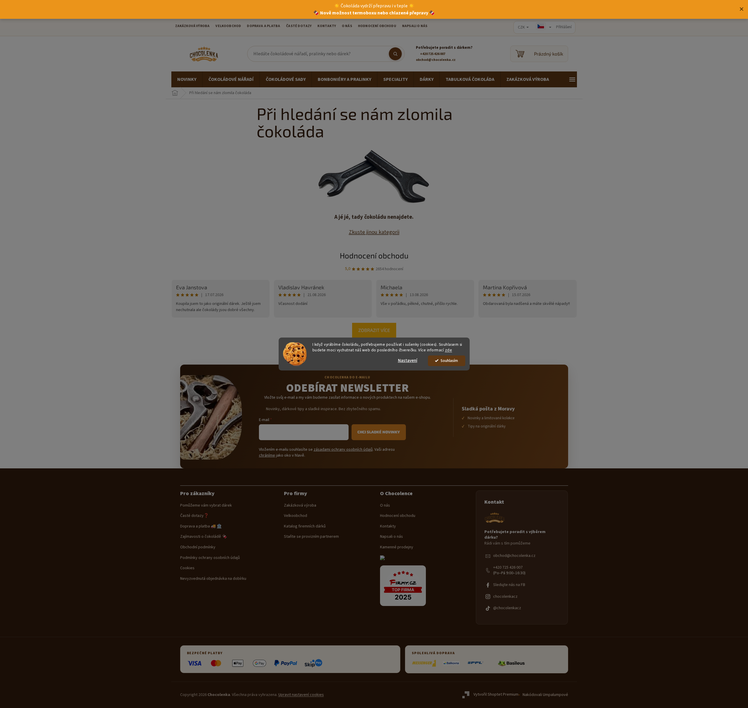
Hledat (395, 53)
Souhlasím (449, 360)
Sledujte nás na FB (509, 585)
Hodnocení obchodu (377, 26)
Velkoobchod (295, 516)
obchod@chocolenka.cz (514, 556)
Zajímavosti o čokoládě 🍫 (203, 537)
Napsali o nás (414, 26)
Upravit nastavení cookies (301, 695)
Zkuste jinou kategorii (374, 232)
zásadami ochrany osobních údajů (343, 449)
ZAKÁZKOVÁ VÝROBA (192, 26)
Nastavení (407, 361)
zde (448, 350)
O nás (385, 505)
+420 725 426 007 (508, 567)
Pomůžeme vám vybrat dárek (206, 505)
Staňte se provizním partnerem (311, 537)
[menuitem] (186, 79)
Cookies (187, 568)
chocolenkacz (505, 597)
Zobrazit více (374, 330)
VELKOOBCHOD (228, 26)
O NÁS (347, 26)
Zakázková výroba (300, 505)
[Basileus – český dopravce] (511, 663)
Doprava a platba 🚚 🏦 (201, 526)
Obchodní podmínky (197, 547)
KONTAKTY (326, 26)
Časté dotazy (299, 26)
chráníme (267, 455)
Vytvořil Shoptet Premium (495, 695)
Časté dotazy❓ (194, 516)
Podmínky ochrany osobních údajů (210, 558)
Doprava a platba (263, 26)
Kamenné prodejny (396, 547)
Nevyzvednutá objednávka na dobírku (213, 579)
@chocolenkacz (507, 608)
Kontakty (388, 526)
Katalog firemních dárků (305, 526)
